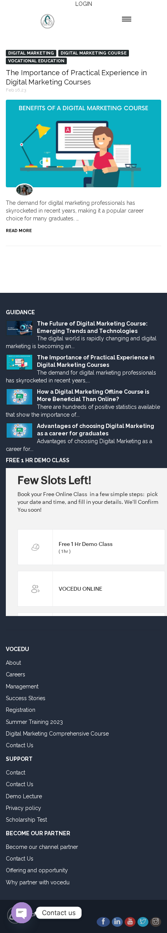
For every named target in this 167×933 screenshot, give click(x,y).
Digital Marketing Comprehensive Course (57, 734)
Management (22, 686)
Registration (20, 710)
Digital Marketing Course (94, 53)
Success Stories (25, 698)
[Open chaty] (21, 912)
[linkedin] (117, 922)
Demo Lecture (24, 796)
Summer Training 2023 (34, 722)
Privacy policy (23, 808)
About (13, 663)
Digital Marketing (31, 53)
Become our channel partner (42, 847)
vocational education (36, 60)
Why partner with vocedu (38, 882)
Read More (19, 230)
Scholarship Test (26, 820)
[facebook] (103, 922)
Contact (15, 772)
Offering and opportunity (37, 870)
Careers (15, 674)
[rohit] (24, 190)
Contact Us (19, 745)
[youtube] (130, 922)
